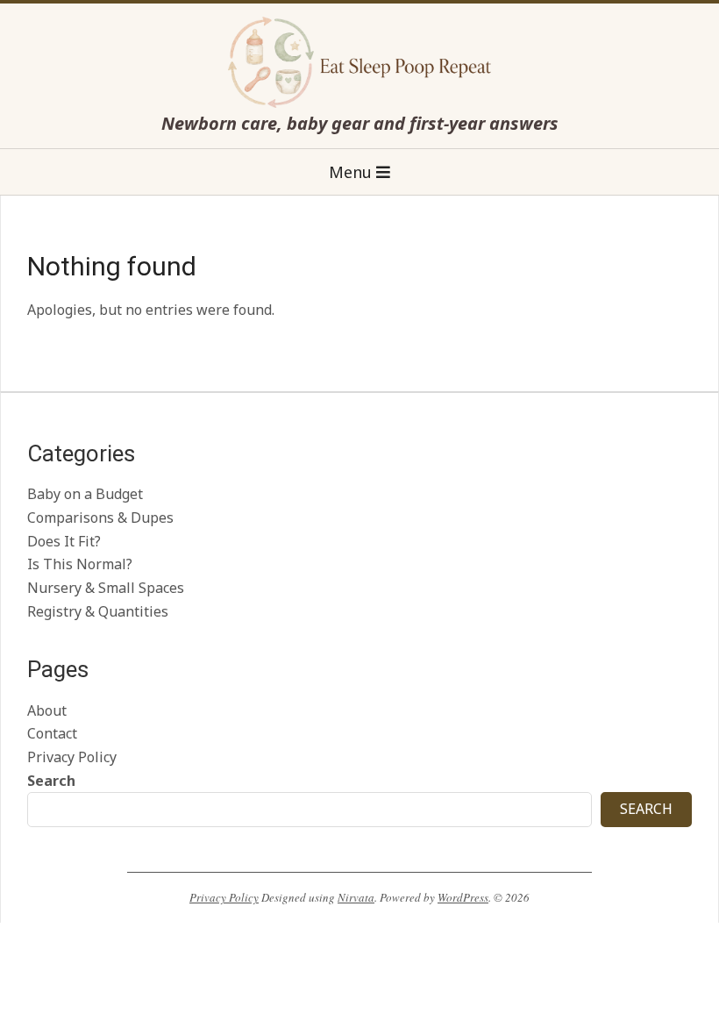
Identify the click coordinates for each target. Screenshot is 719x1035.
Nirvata (356, 897)
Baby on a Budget (85, 493)
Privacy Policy (72, 757)
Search (51, 780)
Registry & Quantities (97, 611)
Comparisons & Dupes (100, 517)
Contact (52, 733)
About (47, 710)
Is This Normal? (79, 564)
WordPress (463, 897)
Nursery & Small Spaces (105, 587)
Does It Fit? (64, 541)
